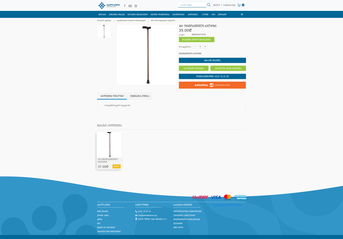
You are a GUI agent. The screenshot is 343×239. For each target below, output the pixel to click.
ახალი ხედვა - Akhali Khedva (227, 205)
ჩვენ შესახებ (102, 211)
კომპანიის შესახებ (117, 15)
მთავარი (102, 15)
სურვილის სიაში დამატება (228, 68)
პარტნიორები (178, 15)
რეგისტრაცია (229, 5)
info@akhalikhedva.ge (147, 215)
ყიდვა (116, 167)
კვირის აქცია (103, 215)
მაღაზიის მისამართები (138, 15)
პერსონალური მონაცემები (109, 232)
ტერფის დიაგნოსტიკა (160, 15)
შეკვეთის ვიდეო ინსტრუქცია (196, 40)
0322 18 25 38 (222, 76)
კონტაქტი (222, 15)
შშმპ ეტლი (178, 228)
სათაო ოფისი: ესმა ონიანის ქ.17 (152, 219)
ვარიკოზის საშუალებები (184, 215)
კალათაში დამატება (193, 68)
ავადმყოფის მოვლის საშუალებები (131, 20)
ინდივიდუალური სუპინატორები (188, 211)
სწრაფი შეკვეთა (212, 60)
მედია (99, 219)
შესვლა (216, 5)
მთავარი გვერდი (104, 20)
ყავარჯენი (178, 223)
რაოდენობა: (185, 47)
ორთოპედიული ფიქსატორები (187, 219)
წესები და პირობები (106, 228)
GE (242, 14)
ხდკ (213, 15)
